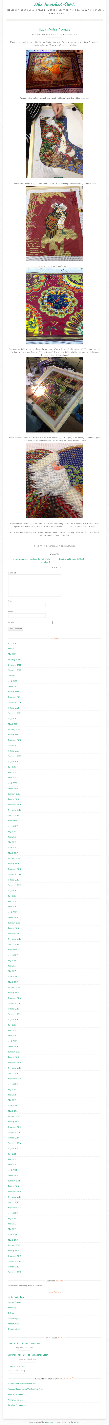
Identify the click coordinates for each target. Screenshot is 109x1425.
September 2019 (14, 820)
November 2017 (14, 939)
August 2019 (13, 826)
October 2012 (13, 1266)
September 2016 (14, 1014)
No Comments (70, 34)
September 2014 (14, 1143)
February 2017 (14, 987)
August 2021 (13, 718)
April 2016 (12, 1041)
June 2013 (12, 1223)
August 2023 (13, 643)
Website (11, 622)
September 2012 (14, 1272)
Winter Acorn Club (16, 1399)
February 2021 (14, 729)
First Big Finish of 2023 (18, 1405)
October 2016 (13, 1008)
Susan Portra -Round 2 (54, 29)
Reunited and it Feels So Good (72, 558)
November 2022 (14, 670)
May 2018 (12, 906)
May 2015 (12, 1100)
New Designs (13, 1318)
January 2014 (13, 1186)
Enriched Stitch (42, 34)
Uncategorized (14, 1329)
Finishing (12, 1307)
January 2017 (13, 992)
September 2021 (14, 713)
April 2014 (12, 1170)
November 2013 (14, 1196)
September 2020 (14, 756)
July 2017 (12, 960)
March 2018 (13, 917)
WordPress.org (49, 1422)
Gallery (11, 1313)
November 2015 (14, 1067)
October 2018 (13, 879)
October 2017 (13, 944)
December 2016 (14, 998)
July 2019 (12, 831)
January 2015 (13, 1121)
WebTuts (76, 1422)
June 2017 (12, 965)
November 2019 (14, 810)
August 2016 (13, 1019)
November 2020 (14, 745)
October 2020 (13, 750)
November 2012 (14, 1261)
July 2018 (12, 896)
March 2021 (13, 724)
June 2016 (12, 1030)
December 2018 (14, 869)
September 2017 (14, 949)
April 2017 (12, 976)
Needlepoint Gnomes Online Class (24, 1343)
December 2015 (14, 1062)
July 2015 (12, 1089)
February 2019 (14, 858)
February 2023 (14, 659)
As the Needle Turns (65, 546)
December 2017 (14, 933)
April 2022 (12, 681)
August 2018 (13, 890)
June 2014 (12, 1159)
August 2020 (13, 761)
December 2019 (14, 804)
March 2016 (13, 1046)
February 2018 (14, 922)
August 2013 (13, 1213)
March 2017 (13, 982)
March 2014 (13, 1175)
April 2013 (12, 1234)
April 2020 (12, 783)
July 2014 (12, 1153)
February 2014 (14, 1180)
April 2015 (12, 1105)
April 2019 (12, 847)
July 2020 (12, 767)
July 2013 (12, 1218)
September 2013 (14, 1207)
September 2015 (14, 1078)
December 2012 (14, 1256)
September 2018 (14, 885)
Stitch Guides (13, 1323)
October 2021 (13, 707)
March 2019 (13, 853)
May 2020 (12, 777)
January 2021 (13, 734)
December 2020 (14, 740)
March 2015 (13, 1110)
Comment (12, 572)
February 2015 (14, 1116)
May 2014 (12, 1164)
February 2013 (14, 1245)
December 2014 (14, 1127)
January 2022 (13, 691)
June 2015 (12, 1094)
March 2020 (13, 788)
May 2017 (12, 971)
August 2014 (13, 1148)
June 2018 (12, 901)
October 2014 (13, 1137)
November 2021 (14, 702)
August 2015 (13, 1084)
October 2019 (13, 815)
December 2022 (14, 664)
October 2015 (13, 1073)
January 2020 (13, 799)
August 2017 (13, 955)
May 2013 (12, 1229)
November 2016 (14, 1003)
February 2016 (14, 1051)
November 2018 (14, 874)
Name (11, 601)
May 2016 (12, 1035)
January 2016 (13, 1057)
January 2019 (13, 863)
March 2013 (13, 1239)
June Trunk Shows (16, 1366)
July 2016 (12, 1024)
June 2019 (12, 836)
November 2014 (14, 1132)
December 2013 (14, 1191)
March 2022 (13, 686)
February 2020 (14, 793)
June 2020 (12, 772)
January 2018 (13, 928)
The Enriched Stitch (54, 4)
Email (11, 611)
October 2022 (13, 675)
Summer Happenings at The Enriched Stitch (28, 1355)
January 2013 (13, 1250)
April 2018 (12, 912)
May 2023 (12, 654)
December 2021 (14, 697)
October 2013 (13, 1202)
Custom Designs (14, 1302)
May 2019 (12, 842)
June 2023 (12, 648)
